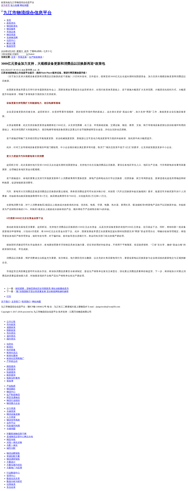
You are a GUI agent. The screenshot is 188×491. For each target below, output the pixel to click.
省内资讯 (11, 336)
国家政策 (11, 330)
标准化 (10, 347)
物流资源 (11, 34)
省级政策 (11, 327)
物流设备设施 (13, 414)
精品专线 (11, 439)
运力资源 (11, 408)
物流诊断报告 (13, 453)
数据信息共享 (13, 478)
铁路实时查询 (13, 378)
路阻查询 (11, 366)
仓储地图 (11, 428)
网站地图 (24, 5)
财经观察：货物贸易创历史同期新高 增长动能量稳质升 (42, 288)
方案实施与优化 (14, 465)
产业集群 (11, 386)
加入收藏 (14, 5)
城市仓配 (11, 448)
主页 (13, 57)
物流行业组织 (13, 400)
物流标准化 (12, 26)
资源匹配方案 (13, 456)
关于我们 (5, 301)
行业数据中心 (13, 473)
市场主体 (11, 32)
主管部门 (15, 301)
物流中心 (11, 392)
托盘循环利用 (13, 426)
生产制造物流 (35, 57)
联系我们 (26, 301)
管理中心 (11, 475)
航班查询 (11, 375)
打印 (9, 296)
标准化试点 (12, 352)
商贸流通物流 (13, 397)
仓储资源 (11, 411)
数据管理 (11, 46)
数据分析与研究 (14, 481)
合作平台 (11, 423)
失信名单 (11, 487)
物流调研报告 (13, 459)
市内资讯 (11, 333)
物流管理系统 (13, 420)
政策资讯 (11, 23)
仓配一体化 (12, 445)
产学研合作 (12, 361)
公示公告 (11, 321)
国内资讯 (11, 339)
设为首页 (5, 5)
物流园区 (11, 389)
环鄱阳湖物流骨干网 (16, 434)
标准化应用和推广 (15, 358)
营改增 (10, 381)
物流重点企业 (13, 403)
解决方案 (11, 43)
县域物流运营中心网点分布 (20, 436)
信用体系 (11, 484)
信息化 (10, 344)
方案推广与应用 (14, 468)
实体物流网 (12, 37)
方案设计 (11, 462)
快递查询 (11, 372)
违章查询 (11, 369)
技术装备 (11, 350)
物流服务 (11, 29)
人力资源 (11, 417)
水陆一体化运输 (14, 442)
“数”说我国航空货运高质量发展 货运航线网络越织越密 (42, 291)
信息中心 (11, 40)
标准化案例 (12, 355)
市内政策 (11, 324)
